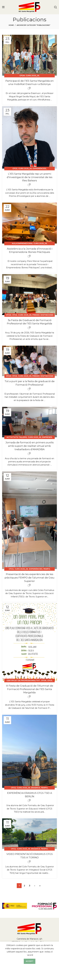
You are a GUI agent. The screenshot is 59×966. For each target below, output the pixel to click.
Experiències (39, 168)
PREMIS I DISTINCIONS (42, 315)
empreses (47, 437)
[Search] (55, 7)
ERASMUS (35, 788)
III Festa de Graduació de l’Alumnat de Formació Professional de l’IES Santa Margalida (29, 689)
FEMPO (46, 569)
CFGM (22, 76)
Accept (29, 961)
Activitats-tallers (17, 437)
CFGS (14, 168)
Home (11, 25)
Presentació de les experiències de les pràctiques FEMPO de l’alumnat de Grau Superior (29, 577)
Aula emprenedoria (22, 243)
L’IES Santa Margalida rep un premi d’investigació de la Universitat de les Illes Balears (29, 177)
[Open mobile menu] (3, 7)
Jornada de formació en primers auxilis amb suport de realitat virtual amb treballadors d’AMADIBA (29, 446)
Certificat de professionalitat (23, 680)
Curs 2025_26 (32, 76)
